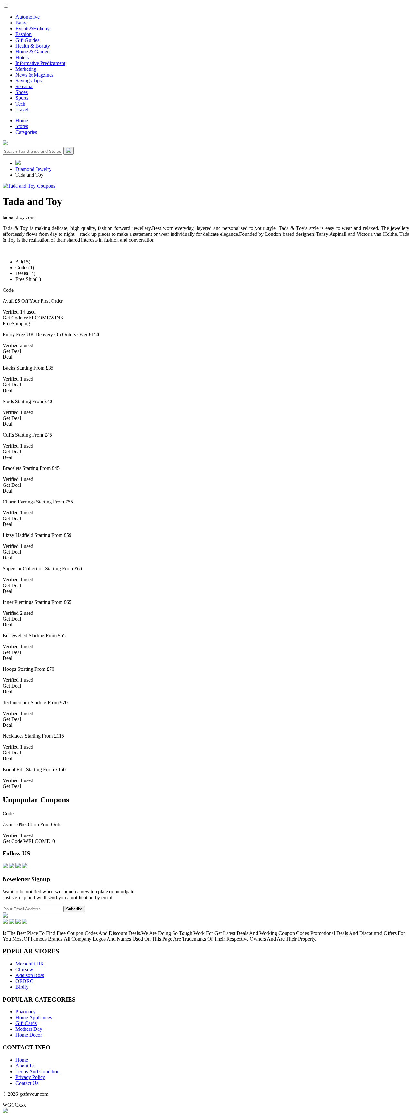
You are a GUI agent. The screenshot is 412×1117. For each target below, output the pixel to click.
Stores (21, 126)
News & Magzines (34, 75)
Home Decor (28, 1035)
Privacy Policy (30, 1077)
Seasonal (24, 86)
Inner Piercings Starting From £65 (37, 602)
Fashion (23, 34)
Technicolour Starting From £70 (35, 702)
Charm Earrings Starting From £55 (38, 501)
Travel (21, 109)
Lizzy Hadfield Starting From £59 (37, 535)
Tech (20, 103)
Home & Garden (32, 51)
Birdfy (22, 987)
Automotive (27, 17)
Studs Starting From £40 (27, 401)
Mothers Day (28, 1029)
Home (21, 120)
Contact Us (26, 1083)
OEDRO (24, 981)
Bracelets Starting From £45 (31, 468)
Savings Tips (28, 80)
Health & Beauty (32, 46)
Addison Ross (29, 975)
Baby (20, 22)
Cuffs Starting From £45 (27, 435)
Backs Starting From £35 (28, 368)
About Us (25, 1065)
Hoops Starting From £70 (28, 669)
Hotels (22, 57)
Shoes (21, 92)
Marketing (25, 69)
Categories (26, 132)
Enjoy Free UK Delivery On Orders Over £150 (51, 334)
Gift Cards (26, 1023)
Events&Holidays (33, 28)
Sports (21, 98)
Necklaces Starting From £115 (33, 736)
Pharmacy (25, 1011)
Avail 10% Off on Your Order (33, 824)
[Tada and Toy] (29, 186)
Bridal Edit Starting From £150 (34, 769)
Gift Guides (27, 40)
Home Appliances (33, 1017)
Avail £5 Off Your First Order (33, 301)
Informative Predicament (40, 63)
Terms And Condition (37, 1071)
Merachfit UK (29, 963)
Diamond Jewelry (33, 169)
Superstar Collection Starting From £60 (42, 568)
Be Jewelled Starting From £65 (34, 635)
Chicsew (24, 969)
